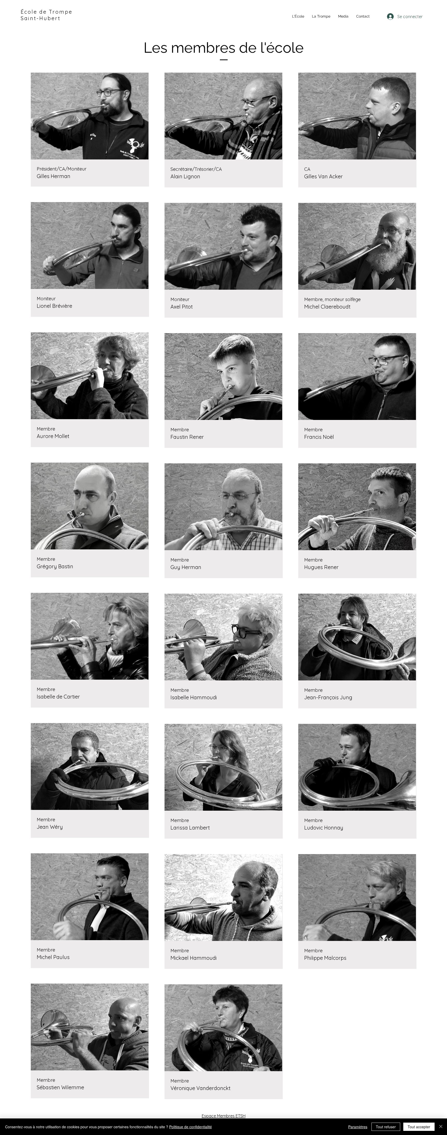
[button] (298, 16)
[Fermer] (441, 1127)
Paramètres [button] (357, 1126)
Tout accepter (419, 1126)
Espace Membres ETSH (223, 1115)
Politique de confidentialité (190, 1126)
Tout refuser (386, 1126)
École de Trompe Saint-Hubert (46, 15)
